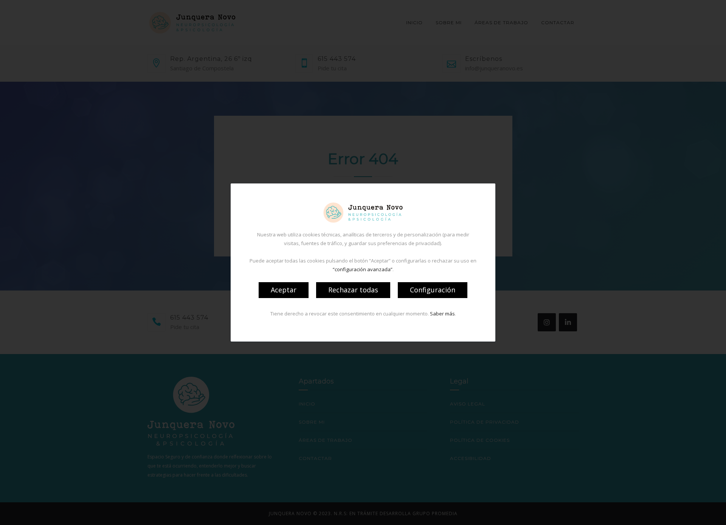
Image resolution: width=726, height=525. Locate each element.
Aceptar (283, 289)
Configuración (432, 289)
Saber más (442, 313)
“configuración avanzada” (362, 269)
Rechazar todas (353, 289)
